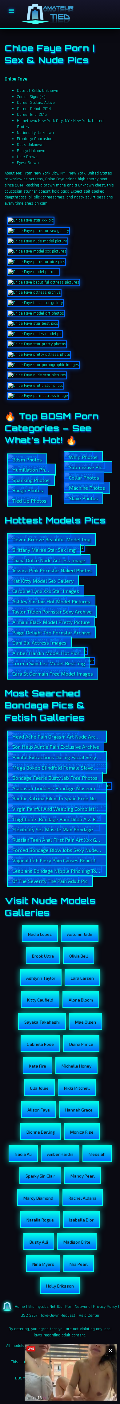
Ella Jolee (39, 1088)
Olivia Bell (78, 956)
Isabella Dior (81, 1219)
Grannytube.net (42, 1306)
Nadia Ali (23, 1154)
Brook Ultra (43, 956)
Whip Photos (83, 457)
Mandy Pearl (82, 1175)
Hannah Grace (79, 1109)
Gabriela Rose (40, 1044)
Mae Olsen (85, 1022)
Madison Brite (76, 1242)
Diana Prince (81, 1044)
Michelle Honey (76, 1066)
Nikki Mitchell (77, 1088)
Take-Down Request (58, 1315)
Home (20, 1306)
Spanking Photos (31, 480)
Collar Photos (84, 477)
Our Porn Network (74, 1306)
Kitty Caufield (40, 999)
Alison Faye (38, 1109)
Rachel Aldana (83, 1198)
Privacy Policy (105, 1306)
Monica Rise (82, 1132)
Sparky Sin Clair (40, 1175)
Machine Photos (87, 488)
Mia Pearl (79, 1264)
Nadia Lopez (40, 934)
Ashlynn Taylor (40, 978)
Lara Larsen (82, 978)
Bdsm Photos (27, 459)
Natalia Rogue (40, 1219)
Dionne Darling (40, 1132)
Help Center (89, 1315)
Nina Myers (43, 1264)
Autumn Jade (79, 934)
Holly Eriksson (60, 1285)
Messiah (97, 1154)
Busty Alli (39, 1242)
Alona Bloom (81, 999)
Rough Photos (27, 490)
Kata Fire (37, 1066)
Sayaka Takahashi (42, 1022)
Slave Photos (83, 498)
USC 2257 (29, 1315)
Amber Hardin (60, 1154)
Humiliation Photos (33, 470)
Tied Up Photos (29, 501)
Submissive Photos (90, 467)
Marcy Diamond (38, 1198)
